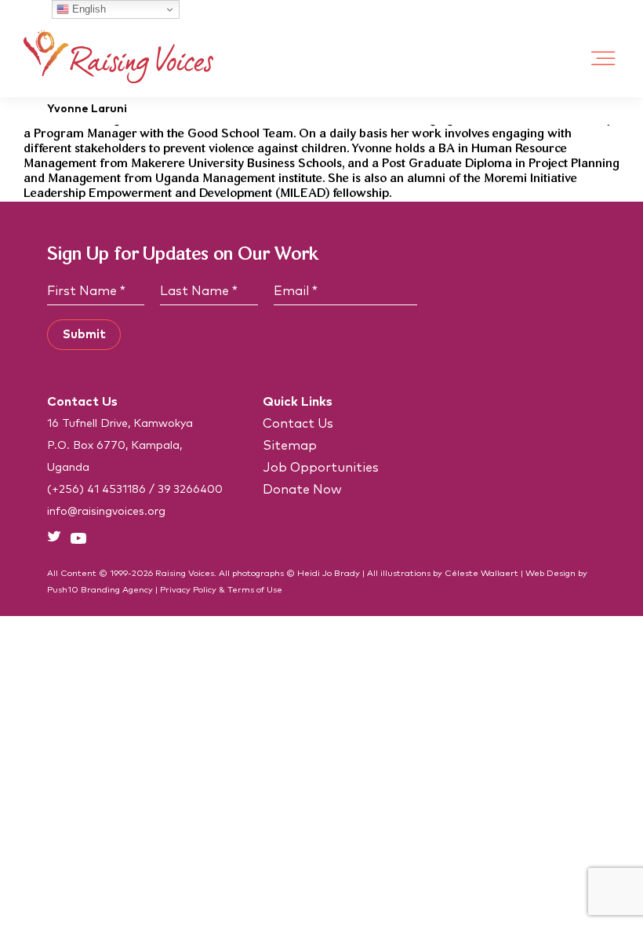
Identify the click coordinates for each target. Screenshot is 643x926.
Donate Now (302, 489)
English (87, 9)
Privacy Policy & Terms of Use (221, 589)
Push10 (62, 589)
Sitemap (290, 445)
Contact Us (298, 423)
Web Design (550, 573)
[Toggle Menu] (603, 58)
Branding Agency (117, 589)
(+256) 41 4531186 (96, 489)
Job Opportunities (321, 467)
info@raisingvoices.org (106, 511)
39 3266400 (190, 489)
